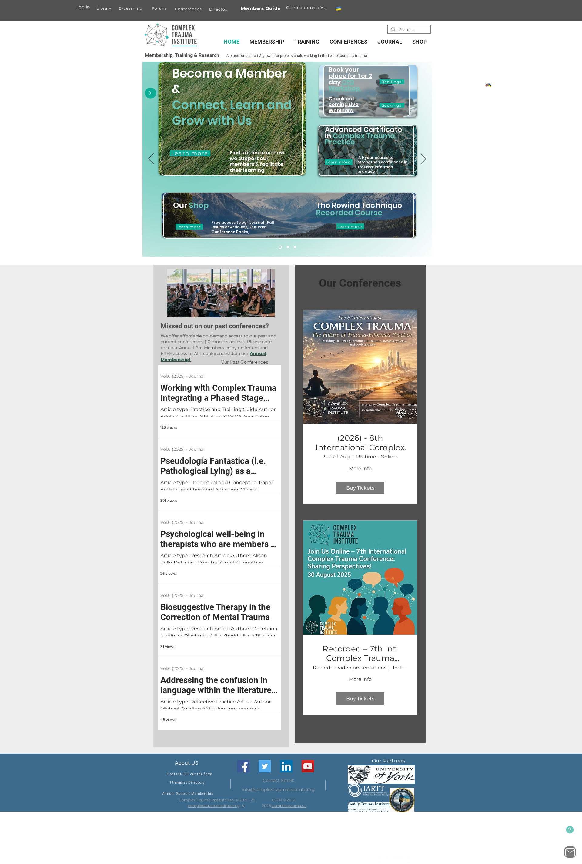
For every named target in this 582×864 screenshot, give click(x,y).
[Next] (423, 159)
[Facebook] (243, 766)
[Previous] (151, 159)
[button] (338, 8)
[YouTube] (308, 766)
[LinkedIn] (286, 766)
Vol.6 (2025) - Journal (182, 376)
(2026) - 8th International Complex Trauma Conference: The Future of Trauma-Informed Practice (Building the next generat (360, 443)
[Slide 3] (295, 247)
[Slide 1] (280, 247)
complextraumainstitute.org (214, 805)
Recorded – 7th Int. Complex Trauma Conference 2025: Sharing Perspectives (360, 653)
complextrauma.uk (289, 805)
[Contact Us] (570, 852)
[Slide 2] (288, 247)
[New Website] (570, 830)
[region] (232, 127)
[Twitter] (265, 766)
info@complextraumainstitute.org (278, 789)
